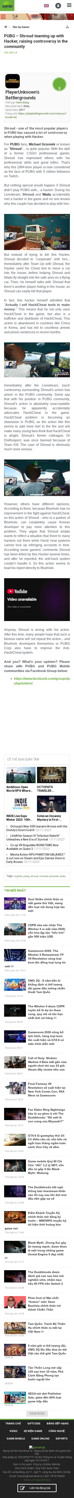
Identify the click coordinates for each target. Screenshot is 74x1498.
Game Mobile (16, 1438)
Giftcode (33, 1423)
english (18, 876)
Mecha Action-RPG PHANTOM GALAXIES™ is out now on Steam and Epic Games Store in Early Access (35, 858)
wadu (63, 876)
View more (37, 1413)
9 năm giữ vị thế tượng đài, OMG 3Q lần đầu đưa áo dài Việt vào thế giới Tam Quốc (47, 1349)
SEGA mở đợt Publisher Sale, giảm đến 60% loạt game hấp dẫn (44, 1397)
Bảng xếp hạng (58, 1423)
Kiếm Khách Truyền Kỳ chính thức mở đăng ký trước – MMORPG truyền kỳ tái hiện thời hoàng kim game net (35, 1220)
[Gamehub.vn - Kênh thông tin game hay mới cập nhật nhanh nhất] (7, 5)
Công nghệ (57, 1431)
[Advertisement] (37, 723)
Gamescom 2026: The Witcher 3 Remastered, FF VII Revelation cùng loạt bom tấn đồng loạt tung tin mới (35, 958)
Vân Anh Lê (10, 52)
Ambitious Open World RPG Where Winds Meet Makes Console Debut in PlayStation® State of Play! (19, 789)
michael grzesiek (49, 876)
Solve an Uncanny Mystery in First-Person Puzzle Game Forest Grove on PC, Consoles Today (51, 818)
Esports (61, 1438)
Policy (46, 1479)
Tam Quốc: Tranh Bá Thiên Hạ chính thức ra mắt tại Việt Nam (46, 1327)
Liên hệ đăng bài (40, 1488)
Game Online (40, 1438)
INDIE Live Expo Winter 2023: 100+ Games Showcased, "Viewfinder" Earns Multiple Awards (19, 818)
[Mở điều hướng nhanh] (67, 26)
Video (13, 1431)
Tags (9, 876)
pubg (26, 876)
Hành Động (22, 102)
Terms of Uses (32, 1479)
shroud (34, 876)
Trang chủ (13, 1423)
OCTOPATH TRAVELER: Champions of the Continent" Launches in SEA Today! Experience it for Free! (51, 789)
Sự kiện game (33, 1431)
